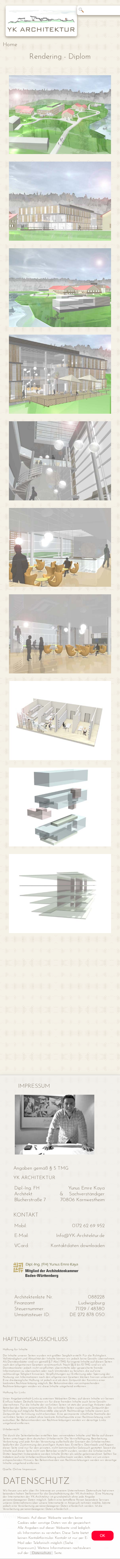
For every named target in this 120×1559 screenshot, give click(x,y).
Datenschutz (41, 1553)
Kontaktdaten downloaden (78, 1245)
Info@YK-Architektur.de (80, 1235)
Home (10, 45)
